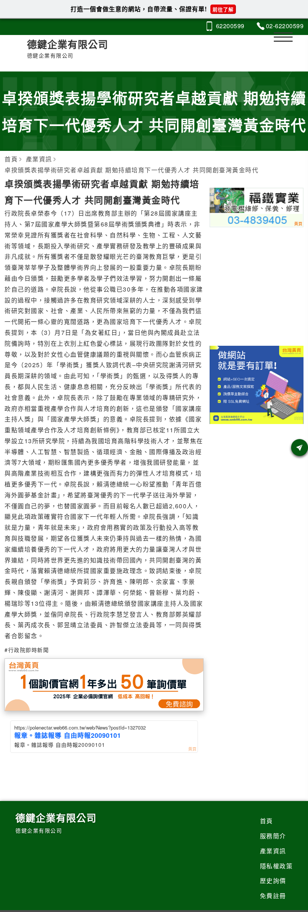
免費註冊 (273, 895)
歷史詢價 (273, 880)
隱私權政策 (276, 866)
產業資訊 (273, 851)
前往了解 (223, 9)
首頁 (266, 820)
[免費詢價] (299, 447)
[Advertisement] (256, 285)
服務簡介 (273, 835)
